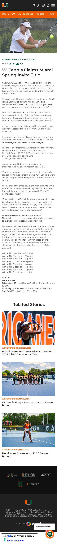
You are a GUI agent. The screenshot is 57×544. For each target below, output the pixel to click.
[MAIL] (17, 64)
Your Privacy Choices (22, 536)
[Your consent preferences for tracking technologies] (4, 539)
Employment (9, 512)
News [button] (51, 14)
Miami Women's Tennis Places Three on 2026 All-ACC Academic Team (27, 353)
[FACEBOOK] (13, 64)
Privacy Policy (25, 514)
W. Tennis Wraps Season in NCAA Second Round (28, 404)
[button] (53, 5)
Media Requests (38, 512)
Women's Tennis (11, 14)
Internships (23, 512)
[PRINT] (21, 64)
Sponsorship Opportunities (18, 516)
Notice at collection (13, 540)
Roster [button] (41, 14)
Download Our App (42, 516)
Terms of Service (42, 514)
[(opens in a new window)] (12, 475)
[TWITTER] (9, 64)
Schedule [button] (28, 14)
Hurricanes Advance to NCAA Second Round (25, 455)
